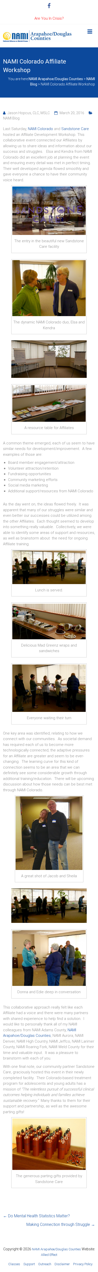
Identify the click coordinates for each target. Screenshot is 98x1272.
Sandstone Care (75, 129)
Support (29, 1264)
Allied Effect (49, 1255)
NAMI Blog (11, 118)
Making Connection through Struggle (60, 1224)
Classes (14, 1264)
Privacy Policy (82, 1264)
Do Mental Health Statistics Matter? (36, 1216)
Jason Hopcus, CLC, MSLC (29, 113)
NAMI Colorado (40, 129)
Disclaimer (62, 1264)
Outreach (44, 1264)
